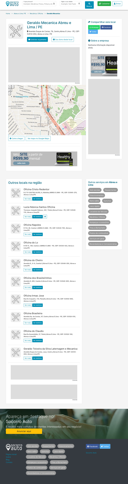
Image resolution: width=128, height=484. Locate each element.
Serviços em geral (97, 238)
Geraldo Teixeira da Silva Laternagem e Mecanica (50, 348)
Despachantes (110, 190)
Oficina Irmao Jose (34, 295)
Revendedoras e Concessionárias (103, 244)
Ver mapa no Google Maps (38, 138)
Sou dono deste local (63, 39)
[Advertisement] (44, 64)
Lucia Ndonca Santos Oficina (39, 207)
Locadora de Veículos (98, 211)
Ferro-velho (94, 201)
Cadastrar (105, 4)
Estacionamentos (97, 195)
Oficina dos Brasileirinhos (38, 278)
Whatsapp (94, 27)
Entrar (118, 4)
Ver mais (28, 199)
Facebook (107, 27)
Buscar (89, 6)
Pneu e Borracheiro (97, 228)
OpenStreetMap (21, 96)
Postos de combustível (99, 233)
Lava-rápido (95, 206)
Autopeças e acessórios (99, 222)
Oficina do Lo (31, 242)
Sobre (8, 457)
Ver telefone (37, 199)
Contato (9, 462)
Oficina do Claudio (34, 331)
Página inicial (11, 454)
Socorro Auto (91, 453)
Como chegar (17, 138)
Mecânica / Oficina (97, 217)
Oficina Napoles (32, 224)
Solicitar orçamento (38, 39)
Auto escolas (95, 190)
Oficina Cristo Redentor (36, 189)
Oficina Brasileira (33, 313)
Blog (8, 460)
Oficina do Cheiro (33, 260)
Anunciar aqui (24, 431)
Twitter (93, 32)
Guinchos (107, 201)
